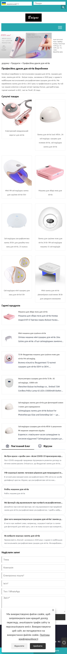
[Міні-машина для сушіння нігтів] (9, 343)
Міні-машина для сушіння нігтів (32, 333)
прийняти (37, 646)
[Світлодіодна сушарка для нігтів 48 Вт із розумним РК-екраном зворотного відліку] (9, 436)
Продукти (15, 63)
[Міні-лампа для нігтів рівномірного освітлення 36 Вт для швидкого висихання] (50, 285)
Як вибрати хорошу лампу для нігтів (22, 536)
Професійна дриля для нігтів (36, 63)
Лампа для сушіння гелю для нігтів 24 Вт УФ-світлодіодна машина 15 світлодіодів (50, 243)
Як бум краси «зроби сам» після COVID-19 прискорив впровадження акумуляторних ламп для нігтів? (33, 456)
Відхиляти (19, 646)
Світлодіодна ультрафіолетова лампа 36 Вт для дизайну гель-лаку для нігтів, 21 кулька (17, 243)
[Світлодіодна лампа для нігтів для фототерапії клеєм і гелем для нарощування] (9, 412)
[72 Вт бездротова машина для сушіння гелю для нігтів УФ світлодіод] (9, 364)
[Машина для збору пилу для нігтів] (50, 185)
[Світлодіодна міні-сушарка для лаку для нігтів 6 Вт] (17, 285)
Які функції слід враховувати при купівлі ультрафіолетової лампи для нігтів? (33, 503)
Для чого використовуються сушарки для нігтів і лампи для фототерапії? (33, 519)
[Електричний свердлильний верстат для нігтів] (17, 125)
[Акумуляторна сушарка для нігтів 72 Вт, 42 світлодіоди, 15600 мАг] (9, 388)
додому (5, 63)
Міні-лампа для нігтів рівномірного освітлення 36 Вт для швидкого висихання (50, 295)
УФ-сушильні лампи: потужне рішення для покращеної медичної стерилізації (33, 473)
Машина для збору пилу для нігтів (32, 312)
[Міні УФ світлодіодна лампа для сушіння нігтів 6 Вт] (17, 185)
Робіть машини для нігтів (16, 489)
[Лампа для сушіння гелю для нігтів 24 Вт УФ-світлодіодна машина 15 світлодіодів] (50, 233)
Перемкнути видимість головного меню (60, 27)
